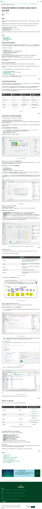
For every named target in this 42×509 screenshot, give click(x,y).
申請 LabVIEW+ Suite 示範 (7, 454)
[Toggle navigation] (5, 1)
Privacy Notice (13, 506)
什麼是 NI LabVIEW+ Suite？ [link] (15, 3)
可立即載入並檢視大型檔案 (6, 71)
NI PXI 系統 (21, 83)
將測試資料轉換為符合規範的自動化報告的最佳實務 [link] (7, 4)
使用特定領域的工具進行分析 (7, 72)
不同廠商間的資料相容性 (6, 38)
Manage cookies (28, 506)
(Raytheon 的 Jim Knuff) (34, 411)
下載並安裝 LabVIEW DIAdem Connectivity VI (9, 458)
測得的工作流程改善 (5, 40)
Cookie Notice (18, 506)
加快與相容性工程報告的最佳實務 (7, 39)
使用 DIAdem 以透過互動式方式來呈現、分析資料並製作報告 (11, 461)
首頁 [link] (1, 3)
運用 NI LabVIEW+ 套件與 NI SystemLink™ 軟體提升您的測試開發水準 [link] (28, 3)
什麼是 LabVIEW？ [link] (8, 3)
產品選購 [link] (4, 3)
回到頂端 (39, 78)
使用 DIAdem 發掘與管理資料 (7, 462)
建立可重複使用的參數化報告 (7, 73)
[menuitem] (38, 1)
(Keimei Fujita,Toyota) (34, 415)
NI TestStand (15, 29)
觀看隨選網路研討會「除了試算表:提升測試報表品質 (10, 457)
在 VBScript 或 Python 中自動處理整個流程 (9, 74)
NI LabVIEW (11, 29)
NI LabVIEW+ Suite (15, 25)
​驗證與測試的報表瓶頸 (6, 37)
